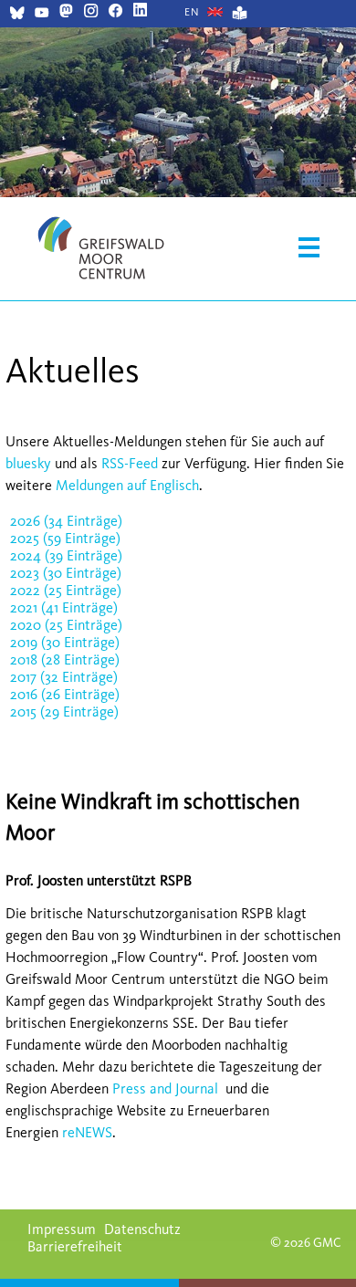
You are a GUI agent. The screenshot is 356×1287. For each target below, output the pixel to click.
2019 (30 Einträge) (65, 642)
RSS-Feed (129, 463)
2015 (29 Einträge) (64, 711)
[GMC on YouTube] (41, 15)
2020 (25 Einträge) (66, 624)
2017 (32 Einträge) (64, 676)
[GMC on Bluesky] (17, 15)
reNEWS (87, 1132)
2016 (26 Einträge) (65, 694)
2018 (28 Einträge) (65, 659)
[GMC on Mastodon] (66, 12)
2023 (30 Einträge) (65, 572)
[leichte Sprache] (239, 15)
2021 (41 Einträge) (64, 607)
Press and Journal (165, 1088)
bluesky (28, 463)
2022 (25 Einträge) (65, 590)
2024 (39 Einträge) (66, 555)
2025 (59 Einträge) (65, 538)
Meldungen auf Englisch (127, 485)
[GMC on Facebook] (115, 12)
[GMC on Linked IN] (140, 12)
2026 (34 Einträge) (66, 520)
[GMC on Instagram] (91, 12)
